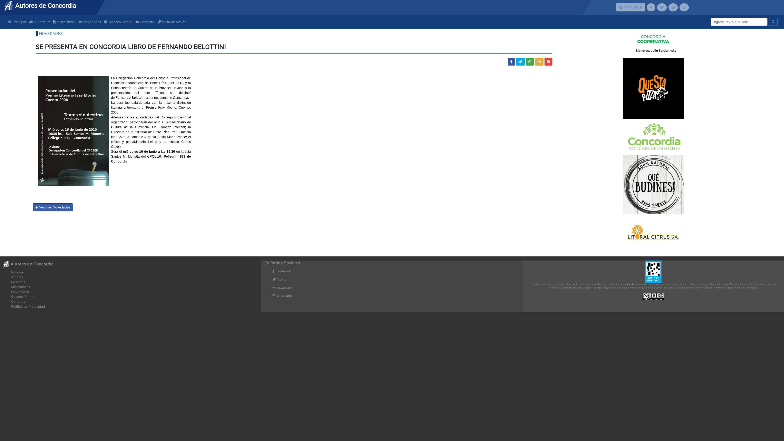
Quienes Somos (23, 297)
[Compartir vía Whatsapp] (530, 62)
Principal (19, 22)
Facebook (283, 271)
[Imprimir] (539, 62)
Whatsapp (283, 296)
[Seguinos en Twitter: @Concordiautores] (662, 7)
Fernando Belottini (130, 97)
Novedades (91, 22)
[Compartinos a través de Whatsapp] (684, 7)
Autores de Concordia (45, 5)
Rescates (18, 282)
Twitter (282, 279)
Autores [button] (40, 22)
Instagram (283, 287)
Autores (17, 277)
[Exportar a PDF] (548, 62)
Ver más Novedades (54, 207)
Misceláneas (65, 22)
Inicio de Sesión (173, 22)
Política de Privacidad (28, 306)
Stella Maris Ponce (171, 137)
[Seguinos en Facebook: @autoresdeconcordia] (651, 7)
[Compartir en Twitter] (520, 62)
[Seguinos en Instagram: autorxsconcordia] (673, 7)
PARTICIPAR (632, 7)
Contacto (146, 22)
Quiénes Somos (119, 22)
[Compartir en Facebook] (511, 62)
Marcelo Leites (145, 142)
